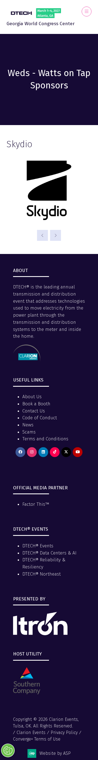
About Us (32, 397)
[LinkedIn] (43, 452)
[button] (86, 11)
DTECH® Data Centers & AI (49, 553)
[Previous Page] (42, 235)
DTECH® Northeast (41, 574)
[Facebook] (20, 452)
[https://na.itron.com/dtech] (40, 634)
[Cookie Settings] (8, 750)
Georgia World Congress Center (41, 24)
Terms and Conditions (45, 439)
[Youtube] (77, 452)
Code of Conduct (39, 418)
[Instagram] (32, 452)
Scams (29, 432)
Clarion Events (31, 732)
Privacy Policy (64, 732)
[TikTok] (55, 452)
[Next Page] (55, 235)
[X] (66, 452)
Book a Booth (36, 404)
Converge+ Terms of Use (36, 739)
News (27, 425)
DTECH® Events (37, 546)
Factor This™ (35, 504)
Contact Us (33, 411)
